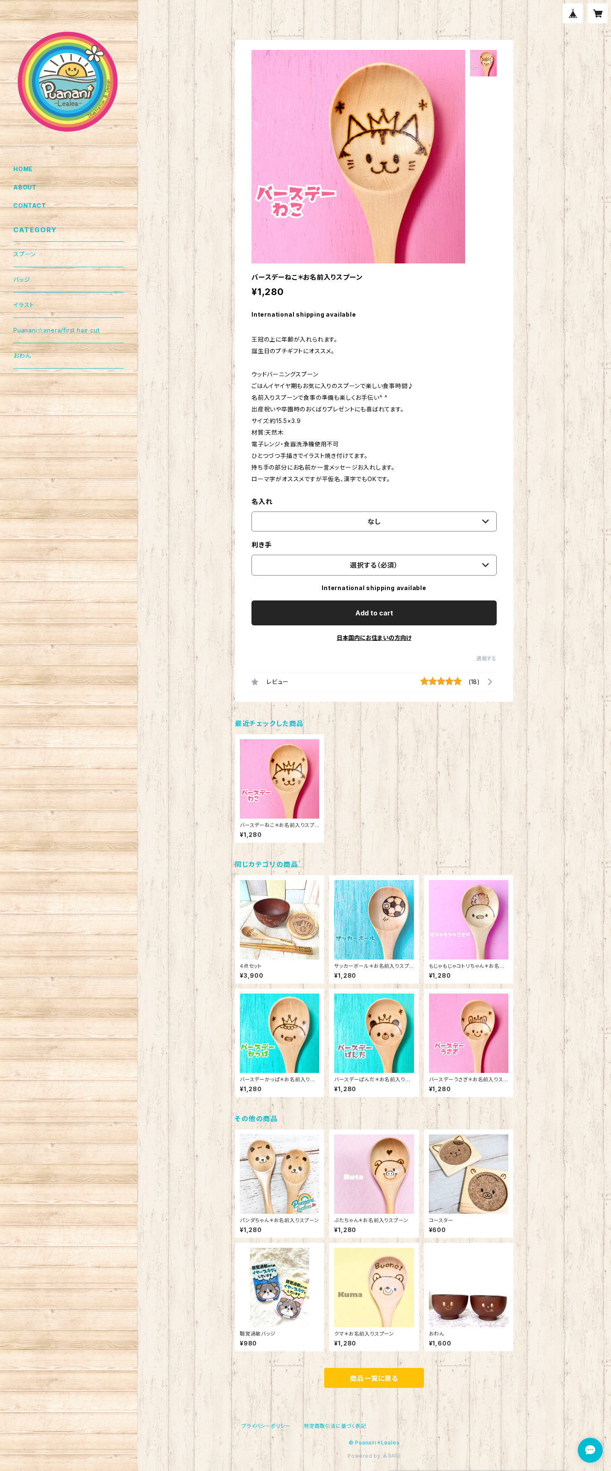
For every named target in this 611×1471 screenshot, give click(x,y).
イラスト (23, 304)
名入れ (261, 501)
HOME (23, 168)
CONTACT (29, 205)
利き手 (261, 545)
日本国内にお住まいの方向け (374, 637)
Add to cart (374, 613)
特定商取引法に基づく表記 (335, 1426)
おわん (22, 355)
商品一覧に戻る (374, 1378)
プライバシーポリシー (266, 1426)
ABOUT (25, 187)
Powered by (364, 1456)
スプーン (24, 254)
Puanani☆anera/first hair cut (56, 330)
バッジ (21, 279)
